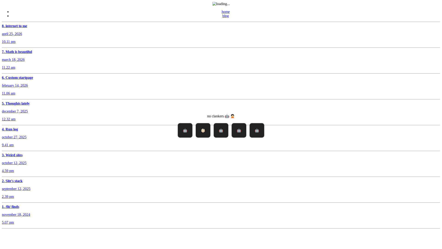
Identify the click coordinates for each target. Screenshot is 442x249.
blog (225, 16)
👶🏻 (203, 130)
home (226, 12)
